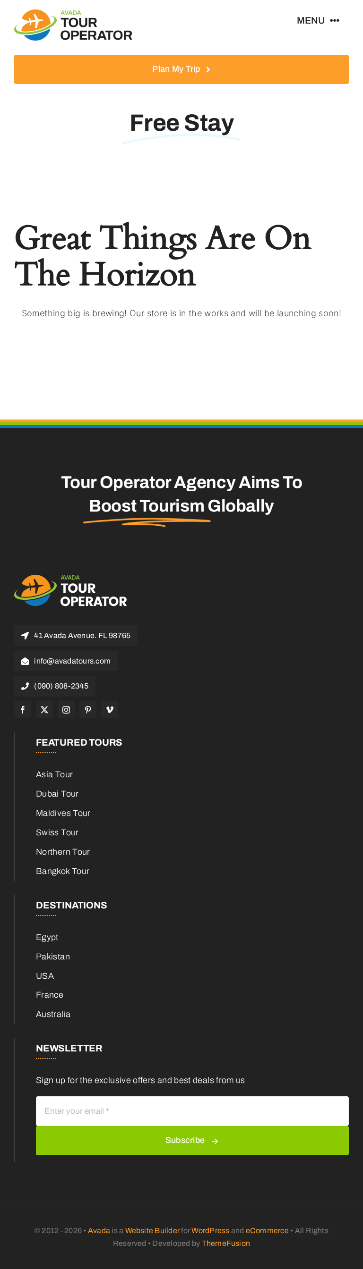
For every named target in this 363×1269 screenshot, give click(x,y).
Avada (99, 1231)
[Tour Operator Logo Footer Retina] (71, 578)
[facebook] (22, 709)
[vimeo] (109, 709)
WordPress (210, 1231)
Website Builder (152, 1231)
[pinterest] (87, 709)
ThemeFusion (226, 1243)
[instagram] (66, 709)
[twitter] (44, 709)
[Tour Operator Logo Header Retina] (73, 13)
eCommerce (267, 1231)
